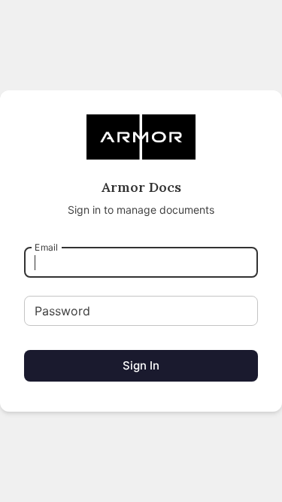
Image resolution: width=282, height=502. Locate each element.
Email (46, 246)
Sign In (141, 365)
